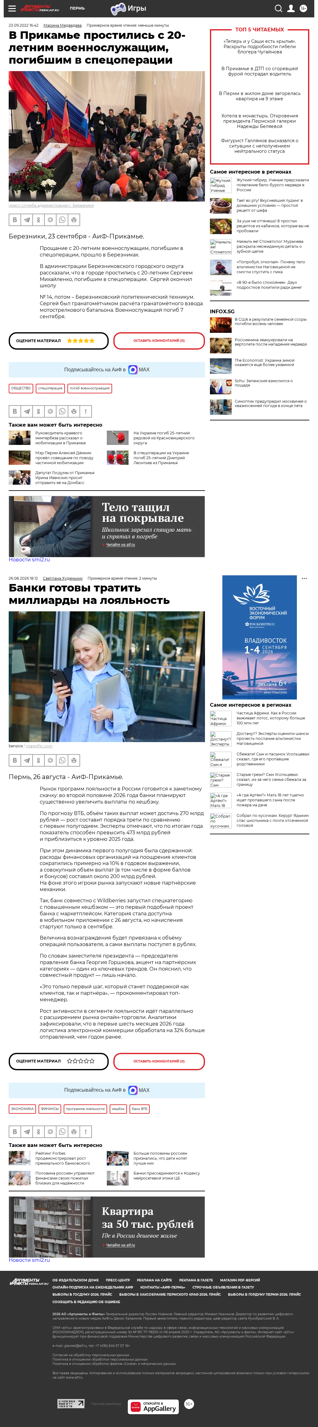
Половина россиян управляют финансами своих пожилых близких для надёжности (65, 1178)
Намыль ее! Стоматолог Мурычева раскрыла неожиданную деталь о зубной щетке (270, 246)
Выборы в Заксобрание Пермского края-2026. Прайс (170, 1295)
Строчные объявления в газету (223, 1287)
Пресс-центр (118, 1280)
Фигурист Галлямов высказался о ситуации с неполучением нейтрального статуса (259, 146)
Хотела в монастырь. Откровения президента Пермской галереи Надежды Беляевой (259, 121)
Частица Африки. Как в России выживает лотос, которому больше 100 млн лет (271, 718)
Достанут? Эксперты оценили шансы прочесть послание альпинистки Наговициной (273, 738)
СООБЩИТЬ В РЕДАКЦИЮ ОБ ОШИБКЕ (86, 1302)
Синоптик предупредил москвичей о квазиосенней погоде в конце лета (271, 403)
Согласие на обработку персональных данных (90, 1355)
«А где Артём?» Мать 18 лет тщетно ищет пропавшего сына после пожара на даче (270, 800)
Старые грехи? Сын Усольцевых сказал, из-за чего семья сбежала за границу (271, 779)
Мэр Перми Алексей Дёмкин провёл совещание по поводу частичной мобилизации (64, 458)
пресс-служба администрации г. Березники (51, 205)
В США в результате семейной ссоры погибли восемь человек (271, 321)
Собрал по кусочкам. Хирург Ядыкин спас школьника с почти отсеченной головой (273, 820)
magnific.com (39, 746)
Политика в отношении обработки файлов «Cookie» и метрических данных (114, 1364)
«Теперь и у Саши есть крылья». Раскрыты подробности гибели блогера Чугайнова (260, 47)
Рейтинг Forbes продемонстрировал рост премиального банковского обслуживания (49, 1161)
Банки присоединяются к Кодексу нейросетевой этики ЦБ (167, 1175)
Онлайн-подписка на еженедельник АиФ (92, 1287)
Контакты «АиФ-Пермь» (162, 1287)
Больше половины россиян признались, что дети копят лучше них (160, 1158)
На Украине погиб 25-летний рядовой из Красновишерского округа (164, 438)
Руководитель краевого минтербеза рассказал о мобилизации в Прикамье (60, 438)
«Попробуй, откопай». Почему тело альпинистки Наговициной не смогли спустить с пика (271, 267)
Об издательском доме (75, 1280)
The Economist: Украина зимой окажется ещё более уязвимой (264, 362)
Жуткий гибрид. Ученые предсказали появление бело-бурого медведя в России (273, 185)
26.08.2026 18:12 (23, 578)
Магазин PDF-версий (240, 1280)
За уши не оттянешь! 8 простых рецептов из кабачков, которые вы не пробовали (273, 226)
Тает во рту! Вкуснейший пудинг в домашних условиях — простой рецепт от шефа (270, 205)
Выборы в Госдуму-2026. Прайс (82, 1295)
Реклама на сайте (154, 1280)
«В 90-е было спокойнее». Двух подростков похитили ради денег (269, 285)
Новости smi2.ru (29, 560)
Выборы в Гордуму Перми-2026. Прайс (264, 1295)
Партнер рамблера (106, 1404)
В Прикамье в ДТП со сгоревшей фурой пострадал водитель (259, 71)
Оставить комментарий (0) (159, 341)
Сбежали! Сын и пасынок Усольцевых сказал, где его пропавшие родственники (273, 759)
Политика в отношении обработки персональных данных (100, 1359)
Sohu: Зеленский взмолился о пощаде (264, 383)
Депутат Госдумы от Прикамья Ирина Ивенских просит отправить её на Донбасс (64, 477)
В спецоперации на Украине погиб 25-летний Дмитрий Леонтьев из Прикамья (161, 458)
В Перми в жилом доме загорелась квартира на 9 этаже (260, 96)
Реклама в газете (196, 1280)
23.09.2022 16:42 (24, 25)
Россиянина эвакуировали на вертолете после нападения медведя (271, 342)
